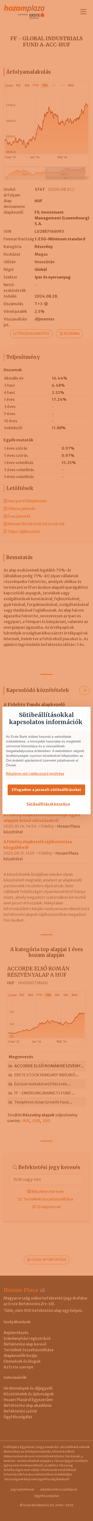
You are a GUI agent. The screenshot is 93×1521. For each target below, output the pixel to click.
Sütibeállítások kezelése (48, 804)
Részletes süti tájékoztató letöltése (35, 774)
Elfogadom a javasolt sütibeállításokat (46, 790)
